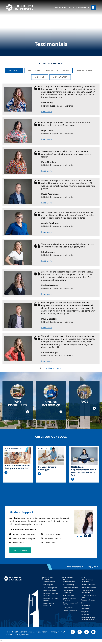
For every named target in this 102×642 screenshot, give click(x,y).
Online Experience (68, 595)
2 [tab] (81, 537)
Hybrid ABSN (84, 70)
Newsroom (86, 606)
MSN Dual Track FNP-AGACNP (50, 595)
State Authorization (89, 588)
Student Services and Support (70, 604)
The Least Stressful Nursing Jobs (47, 468)
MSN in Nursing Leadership (48, 604)
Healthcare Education (70, 588)
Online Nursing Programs (47, 578)
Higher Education (69, 582)
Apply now (93, 566)
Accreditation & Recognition (87, 591)
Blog (82, 603)
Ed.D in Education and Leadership (48, 70)
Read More (46, 111)
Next (89, 535)
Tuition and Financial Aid (89, 596)
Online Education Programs (67, 578)
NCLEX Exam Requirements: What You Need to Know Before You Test (83, 471)
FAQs (83, 577)
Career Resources (88, 585)
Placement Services (88, 600)
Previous (85, 535)
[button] (20, 550)
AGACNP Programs (50, 588)
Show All (14, 70)
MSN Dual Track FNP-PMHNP (50, 599)
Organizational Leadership (68, 591)
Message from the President (69, 599)
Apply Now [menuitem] (81, 7)
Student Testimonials (70, 611)
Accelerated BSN (49, 582)
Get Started (85, 609)
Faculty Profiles (68, 608)
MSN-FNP (40, 77)
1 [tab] (78, 537)
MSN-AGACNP (60, 77)
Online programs (73, 566)
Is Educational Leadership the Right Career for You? (17, 467)
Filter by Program (51, 63)
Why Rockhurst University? (87, 581)
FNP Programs (48, 585)
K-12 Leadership (68, 585)
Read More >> (5, 472)
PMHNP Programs (49, 591)
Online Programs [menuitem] (63, 7)
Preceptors (85, 615)
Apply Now (84, 612)
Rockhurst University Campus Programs (88, 618)
